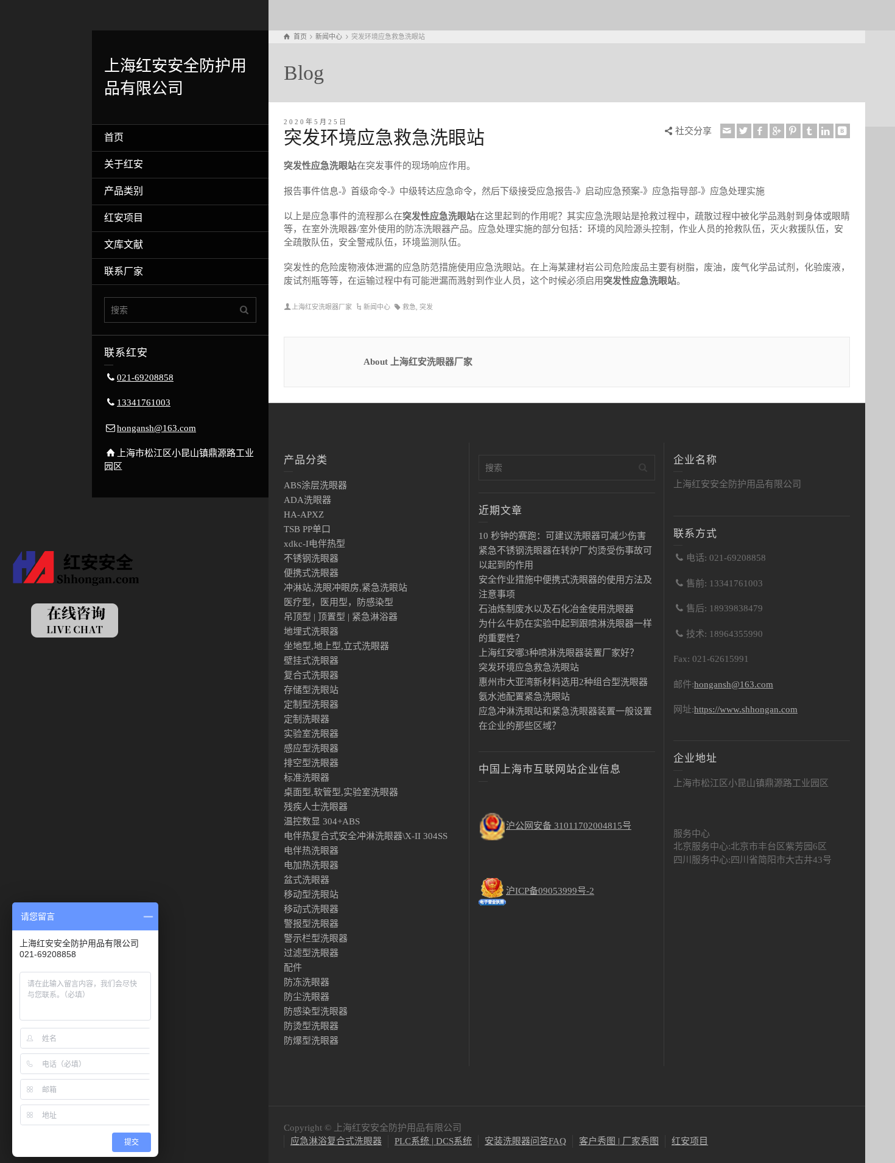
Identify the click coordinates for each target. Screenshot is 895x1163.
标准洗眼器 (306, 777)
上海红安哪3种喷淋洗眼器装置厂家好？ (559, 653)
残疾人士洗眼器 (316, 807)
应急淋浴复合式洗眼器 (336, 1141)
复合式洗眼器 (311, 675)
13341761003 (143, 402)
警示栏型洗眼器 (316, 938)
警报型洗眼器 (311, 924)
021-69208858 (145, 377)
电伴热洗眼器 (311, 851)
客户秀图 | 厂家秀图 (619, 1141)
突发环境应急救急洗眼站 (529, 667)
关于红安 (123, 164)
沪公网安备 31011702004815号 (568, 826)
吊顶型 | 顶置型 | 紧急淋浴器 (341, 617)
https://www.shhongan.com (746, 709)
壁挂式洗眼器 (311, 661)
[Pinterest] (793, 131)
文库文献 (123, 244)
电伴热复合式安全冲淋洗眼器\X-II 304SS (366, 836)
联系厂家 (123, 271)
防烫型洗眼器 (311, 1026)
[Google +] (777, 131)
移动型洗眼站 (311, 894)
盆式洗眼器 (306, 880)
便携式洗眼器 (311, 573)
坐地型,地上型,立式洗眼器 (336, 646)
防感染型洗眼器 (316, 1011)
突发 (426, 307)
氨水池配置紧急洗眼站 (524, 696)
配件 (293, 967)
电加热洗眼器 (311, 865)
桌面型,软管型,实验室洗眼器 (341, 792)
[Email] (727, 131)
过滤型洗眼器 (311, 953)
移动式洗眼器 (311, 909)
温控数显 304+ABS (322, 821)
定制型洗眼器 (311, 704)
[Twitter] (744, 131)
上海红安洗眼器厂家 (322, 307)
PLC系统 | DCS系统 (433, 1141)
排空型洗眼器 (311, 763)
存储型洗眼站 (311, 690)
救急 (409, 307)
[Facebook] (760, 131)
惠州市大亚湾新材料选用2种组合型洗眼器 (563, 682)
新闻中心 (376, 307)
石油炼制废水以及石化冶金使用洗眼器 (556, 609)
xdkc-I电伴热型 (314, 544)
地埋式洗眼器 (311, 631)
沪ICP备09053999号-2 (550, 891)
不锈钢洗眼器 (311, 558)
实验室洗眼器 (311, 734)
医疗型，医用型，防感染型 (338, 602)
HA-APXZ (304, 514)
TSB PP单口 (307, 529)
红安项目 (123, 218)
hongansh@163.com (156, 428)
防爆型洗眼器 (311, 1040)
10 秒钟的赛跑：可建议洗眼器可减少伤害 (562, 536)
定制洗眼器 (306, 719)
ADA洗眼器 (307, 500)
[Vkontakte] (842, 131)
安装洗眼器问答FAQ (525, 1141)
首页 (114, 137)
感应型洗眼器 (311, 748)
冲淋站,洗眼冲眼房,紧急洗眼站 (345, 587)
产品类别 (123, 191)
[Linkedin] (826, 131)
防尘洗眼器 (306, 997)
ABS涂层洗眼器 (315, 485)
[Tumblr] (809, 131)
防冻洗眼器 (306, 982)
